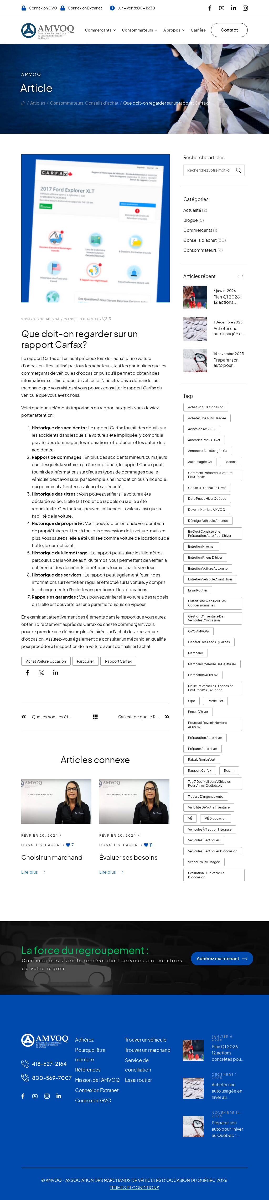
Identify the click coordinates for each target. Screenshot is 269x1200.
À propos (171, 30)
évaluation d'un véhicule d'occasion (206, 875)
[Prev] (238, 276)
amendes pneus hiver (204, 440)
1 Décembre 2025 (228, 322)
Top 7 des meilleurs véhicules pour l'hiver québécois (209, 784)
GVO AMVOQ (198, 631)
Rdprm (229, 770)
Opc (191, 701)
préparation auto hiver (205, 738)
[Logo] (47, 31)
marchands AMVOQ (203, 675)
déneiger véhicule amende (208, 521)
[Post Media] (195, 297)
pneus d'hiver (198, 712)
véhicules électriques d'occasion (212, 851)
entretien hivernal (201, 546)
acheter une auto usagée (207, 418)
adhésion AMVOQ (201, 429)
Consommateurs (137, 30)
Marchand (195, 653)
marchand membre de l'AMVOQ (212, 664)
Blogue (190, 220)
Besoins (230, 462)
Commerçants (98, 30)
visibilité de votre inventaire (209, 807)
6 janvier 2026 (225, 291)
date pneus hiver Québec (207, 499)
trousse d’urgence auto (205, 797)
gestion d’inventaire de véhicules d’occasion (205, 618)
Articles (37, 103)
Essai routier (197, 590)
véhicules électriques (204, 840)
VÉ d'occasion (215, 818)
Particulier (215, 701)
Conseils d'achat (101, 103)
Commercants (197, 230)
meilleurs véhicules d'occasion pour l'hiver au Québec (211, 688)
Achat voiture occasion (206, 407)
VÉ (190, 818)
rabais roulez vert (201, 759)
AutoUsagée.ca (200, 462)
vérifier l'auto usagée (204, 862)
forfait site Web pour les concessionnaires (207, 603)
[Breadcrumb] (23, 103)
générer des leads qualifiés (209, 642)
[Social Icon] (210, 8)
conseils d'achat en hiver (207, 488)
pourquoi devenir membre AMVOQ (207, 725)
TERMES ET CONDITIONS (134, 1187)
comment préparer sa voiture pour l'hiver (210, 475)
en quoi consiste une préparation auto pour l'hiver (209, 533)
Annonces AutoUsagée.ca (207, 451)
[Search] (238, 170)
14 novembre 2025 (229, 354)
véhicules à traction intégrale (209, 829)
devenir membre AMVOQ (206, 510)
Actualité (192, 210)
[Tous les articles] (95, 716)
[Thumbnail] (56, 801)
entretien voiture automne (207, 568)
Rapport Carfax (199, 770)
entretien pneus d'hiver (205, 557)
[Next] (242, 276)
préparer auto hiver (202, 749)
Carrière (198, 30)
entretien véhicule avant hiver (210, 579)
